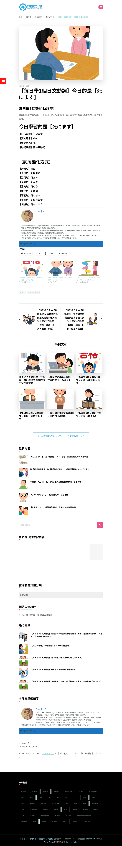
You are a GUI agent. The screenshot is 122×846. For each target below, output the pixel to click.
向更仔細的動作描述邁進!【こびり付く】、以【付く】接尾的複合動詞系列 (63, 565)
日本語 (57, 815)
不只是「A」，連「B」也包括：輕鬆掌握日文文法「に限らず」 (56, 481)
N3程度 (21, 86)
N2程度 (34, 791)
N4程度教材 (69, 791)
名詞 (22, 809)
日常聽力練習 (44, 815)
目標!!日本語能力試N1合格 (41, 838)
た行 (49, 797)
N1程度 (23, 791)
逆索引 (65, 821)
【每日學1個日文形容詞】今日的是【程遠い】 (60, 414)
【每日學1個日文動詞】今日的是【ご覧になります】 (31, 278)
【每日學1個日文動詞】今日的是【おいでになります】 (59, 278)
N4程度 (56, 791)
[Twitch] (31, 244)
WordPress (48, 841)
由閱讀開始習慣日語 (84, 815)
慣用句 (56, 809)
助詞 (75, 803)
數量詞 (95, 809)
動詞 (27, 86)
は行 (66, 797)
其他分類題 (56, 803)
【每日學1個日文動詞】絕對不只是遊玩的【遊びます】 (54, 669)
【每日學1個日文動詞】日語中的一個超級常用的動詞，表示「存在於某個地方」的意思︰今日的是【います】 (66, 635)
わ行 (22, 803)
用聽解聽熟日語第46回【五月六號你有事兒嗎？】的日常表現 (45, 565)
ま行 (75, 797)
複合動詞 (24, 821)
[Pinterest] (24, 244)
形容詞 (45, 809)
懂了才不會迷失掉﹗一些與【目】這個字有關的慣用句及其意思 (32, 379)
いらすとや (47, 753)
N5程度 (81, 791)
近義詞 (54, 821)
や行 (84, 797)
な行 (58, 797)
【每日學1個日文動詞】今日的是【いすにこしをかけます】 (88, 278)
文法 (22, 815)
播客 (65, 809)
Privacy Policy (72, 841)
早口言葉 (68, 815)
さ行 (40, 797)
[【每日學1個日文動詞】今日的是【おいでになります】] (60, 268)
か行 (31, 797)
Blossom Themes (92, 838)
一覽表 (32, 803)
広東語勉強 (34, 809)
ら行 (93, 797)
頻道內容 (88, 821)
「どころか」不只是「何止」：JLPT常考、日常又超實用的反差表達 (59, 456)
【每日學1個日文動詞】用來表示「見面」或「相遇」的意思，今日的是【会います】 (66, 681)
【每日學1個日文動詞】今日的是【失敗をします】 (31, 416)
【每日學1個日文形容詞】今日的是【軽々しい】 (89, 414)
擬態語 (75, 809)
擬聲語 (85, 809)
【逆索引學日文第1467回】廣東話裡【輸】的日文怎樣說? (26, 565)
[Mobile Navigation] (100, 7)
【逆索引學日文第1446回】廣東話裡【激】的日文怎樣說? (80, 565)
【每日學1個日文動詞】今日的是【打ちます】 (60, 378)
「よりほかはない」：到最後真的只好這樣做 (49, 494)
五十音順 (43, 803)
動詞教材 (95, 803)
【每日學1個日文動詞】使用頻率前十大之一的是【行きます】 (57, 657)
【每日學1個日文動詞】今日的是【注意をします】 (88, 379)
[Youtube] (21, 244)
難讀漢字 (76, 821)
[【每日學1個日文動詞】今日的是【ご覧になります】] (32, 268)
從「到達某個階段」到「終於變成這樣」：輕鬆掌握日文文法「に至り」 (60, 469)
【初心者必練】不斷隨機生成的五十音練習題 (50, 645)
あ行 (22, 797)
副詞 (67, 803)
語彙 (34, 821)
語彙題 (44, 821)
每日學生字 (34, 292)
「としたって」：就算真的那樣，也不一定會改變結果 (53, 507)
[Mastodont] (34, 244)
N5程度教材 (93, 791)
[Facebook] (28, 244)
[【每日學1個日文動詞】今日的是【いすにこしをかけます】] (89, 268)
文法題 (32, 815)
